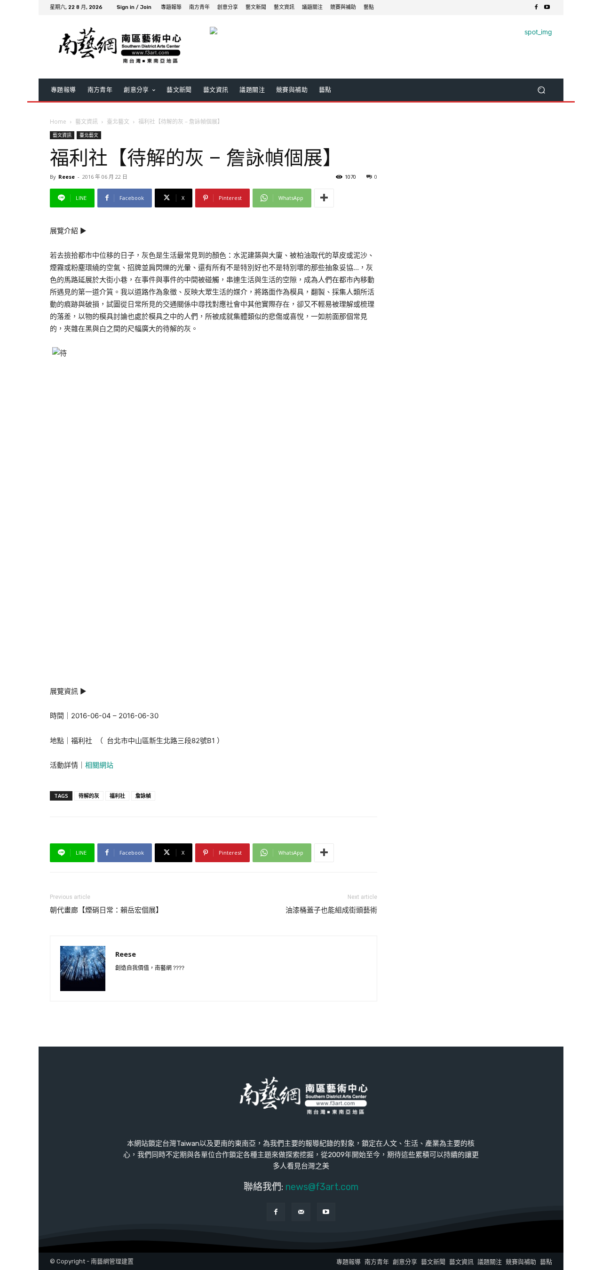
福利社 (117, 795)
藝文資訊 (86, 122)
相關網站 (99, 765)
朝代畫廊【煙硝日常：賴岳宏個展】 (106, 910)
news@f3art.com (321, 1186)
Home (58, 122)
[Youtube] (546, 7)
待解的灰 (89, 795)
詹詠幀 (143, 795)
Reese (66, 176)
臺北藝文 (118, 122)
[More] (324, 198)
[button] (541, 90)
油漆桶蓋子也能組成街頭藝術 (331, 910)
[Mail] (301, 1212)
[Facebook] (536, 7)
